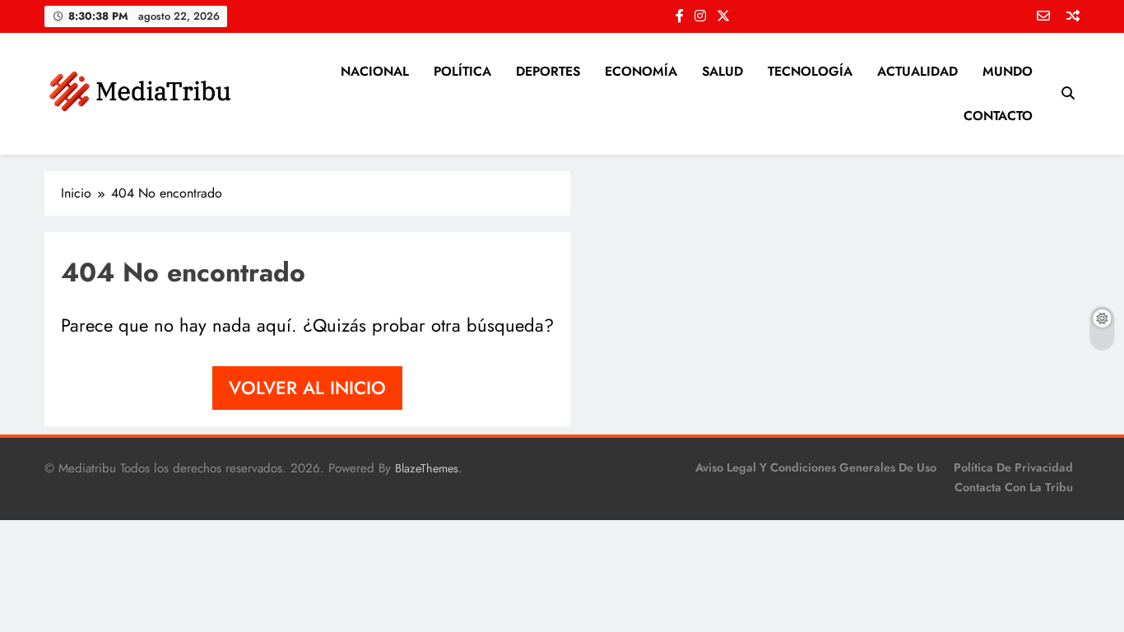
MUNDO (1007, 71)
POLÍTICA (462, 71)
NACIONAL (375, 71)
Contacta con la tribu (1013, 487)
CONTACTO (998, 115)
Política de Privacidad (1013, 467)
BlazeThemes (426, 468)
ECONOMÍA (641, 71)
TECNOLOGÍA (810, 71)
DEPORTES (548, 71)
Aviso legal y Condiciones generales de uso (815, 467)
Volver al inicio (307, 387)
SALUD (722, 71)
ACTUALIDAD (917, 71)
